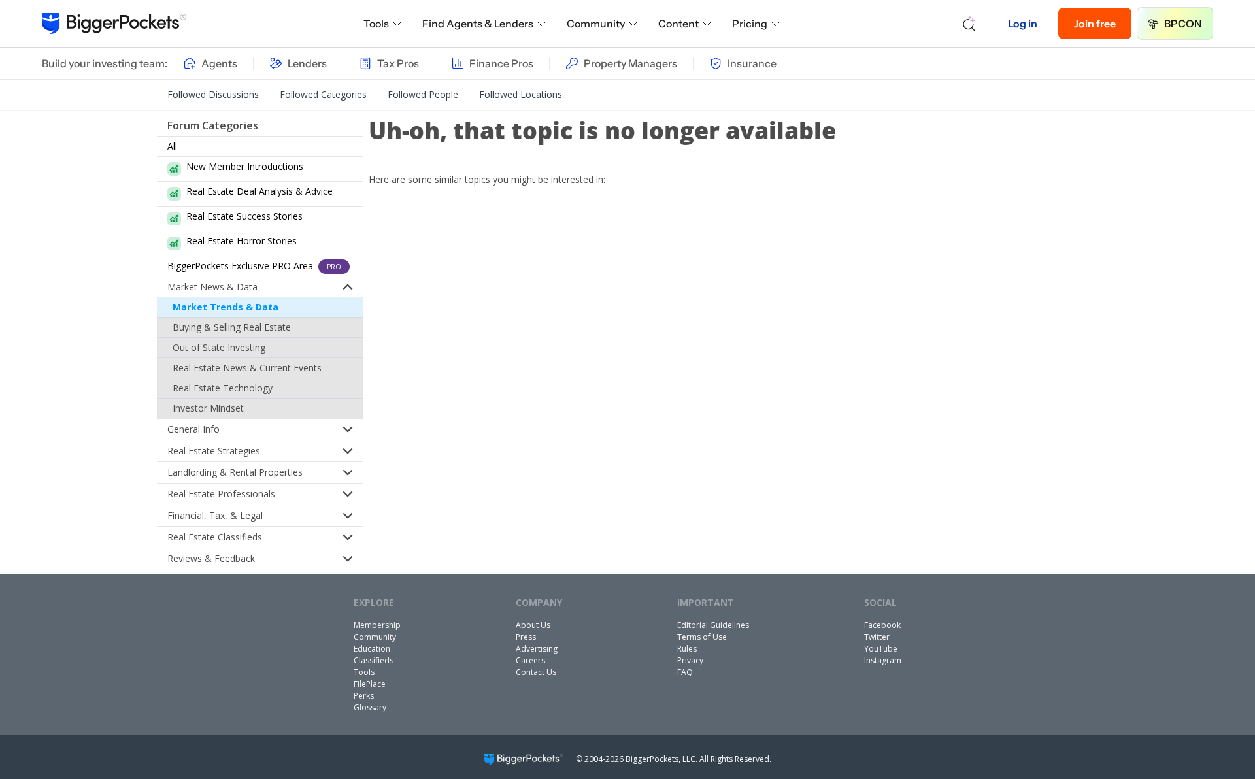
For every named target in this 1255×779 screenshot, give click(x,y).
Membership (377, 625)
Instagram (882, 660)
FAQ (685, 672)
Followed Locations (520, 94)
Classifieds (373, 660)
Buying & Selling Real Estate (232, 327)
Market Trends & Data (225, 307)
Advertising (537, 648)
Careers (530, 660)
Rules (687, 648)
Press (526, 636)
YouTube (880, 648)
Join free (1095, 23)
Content (678, 23)
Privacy (690, 660)
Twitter (877, 636)
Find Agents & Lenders (477, 23)
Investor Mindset (208, 408)
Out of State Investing (219, 347)
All (172, 146)
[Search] (969, 23)
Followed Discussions (213, 94)
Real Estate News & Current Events (247, 367)
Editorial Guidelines (713, 625)
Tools (376, 23)
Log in (1022, 23)
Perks (364, 695)
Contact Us (536, 672)
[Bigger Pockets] (114, 23)
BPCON (1183, 23)
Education (372, 648)
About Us (533, 625)
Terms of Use (702, 636)
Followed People (423, 94)
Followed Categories (323, 94)
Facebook (882, 625)
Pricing (749, 23)
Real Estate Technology (223, 388)
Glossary (370, 707)
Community (596, 23)
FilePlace (370, 683)
